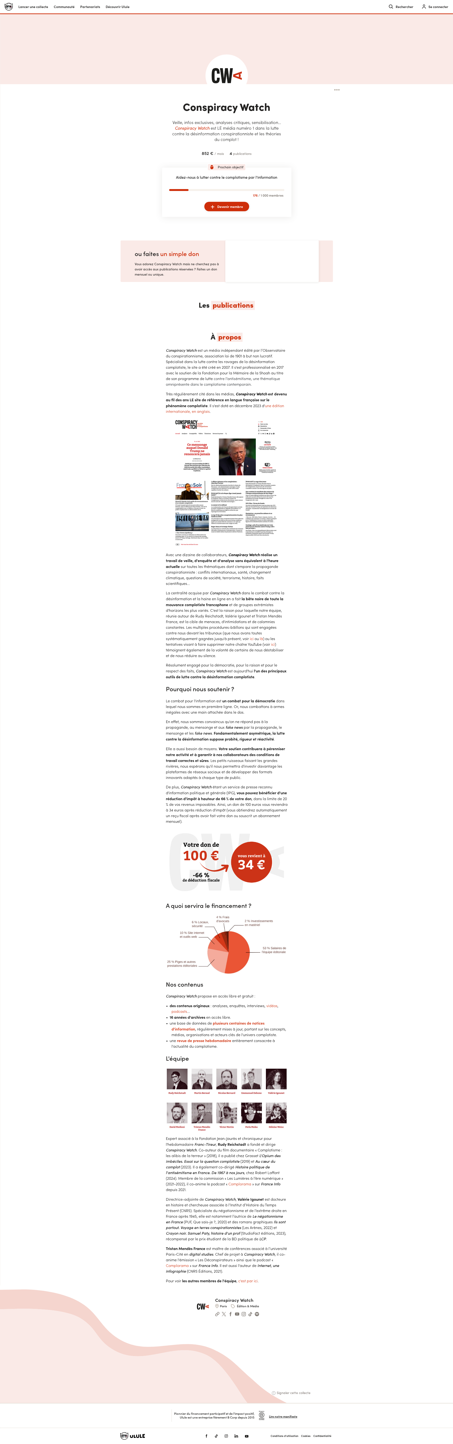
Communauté (64, 6)
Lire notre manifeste (283, 1416)
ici (252, 638)
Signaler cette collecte (293, 1392)
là (261, 638)
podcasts (179, 1011)
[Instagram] (226, 1436)
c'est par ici (248, 1280)
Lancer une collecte (33, 6)
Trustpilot (164, 1415)
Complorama (239, 1183)
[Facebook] (206, 1436)
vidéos (271, 1005)
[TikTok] (216, 1436)
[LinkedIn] (236, 1436)
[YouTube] (246, 1436)
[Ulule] (155, 1436)
